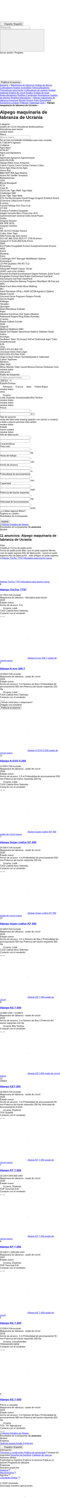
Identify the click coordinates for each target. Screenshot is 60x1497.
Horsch (29, 100)
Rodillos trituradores (21, 98)
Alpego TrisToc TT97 (13, 589)
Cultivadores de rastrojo (36, 90)
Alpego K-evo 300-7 (12, 668)
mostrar (5, 521)
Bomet (22, 100)
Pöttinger (24, 103)
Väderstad (34, 103)
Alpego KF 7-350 (10, 1170)
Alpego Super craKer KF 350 (18, 923)
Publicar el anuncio (10, 708)
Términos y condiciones (12, 1452)
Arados (29, 93)
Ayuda (19, 1443)
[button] (30, 67)
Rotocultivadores (8, 95)
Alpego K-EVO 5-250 (13, 760)
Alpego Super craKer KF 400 (18, 842)
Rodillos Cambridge (27, 95)
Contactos (28, 1443)
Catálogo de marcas (42, 1455)
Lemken (15, 103)
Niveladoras (44, 95)
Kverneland (45, 100)
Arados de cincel (17, 93)
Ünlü (42, 103)
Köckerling (5, 103)
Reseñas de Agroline (20, 1455)
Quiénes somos (7, 1443)
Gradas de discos (43, 85)
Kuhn (36, 100)
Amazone (14, 100)
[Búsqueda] (22, 40)
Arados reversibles (22, 88)
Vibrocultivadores (40, 88)
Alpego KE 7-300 (10, 1007)
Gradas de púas (41, 93)
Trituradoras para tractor (12, 90)
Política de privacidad (34, 1452)
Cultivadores (6, 88)
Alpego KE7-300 (10, 1086)
